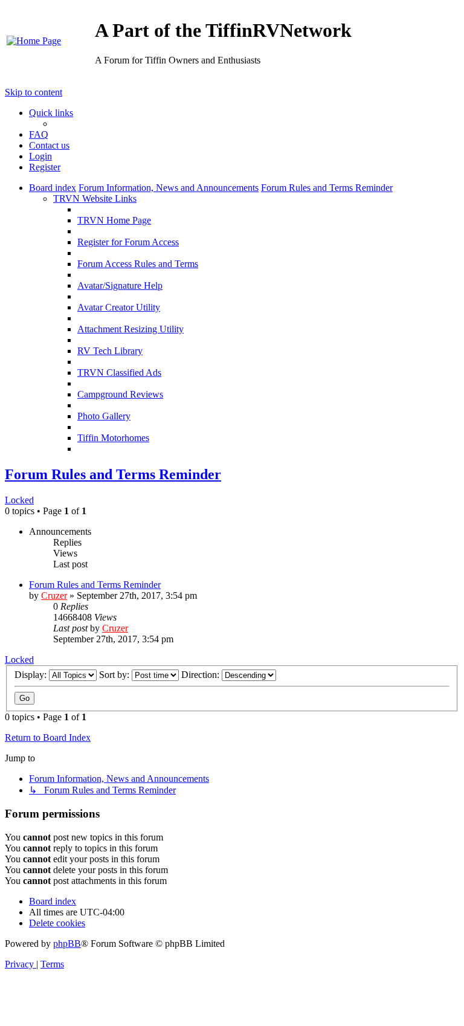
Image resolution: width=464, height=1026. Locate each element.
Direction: (201, 674)
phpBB (67, 943)
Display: (31, 674)
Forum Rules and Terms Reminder (113, 474)
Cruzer (54, 595)
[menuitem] (34, 41)
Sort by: (115, 674)
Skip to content (33, 92)
